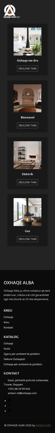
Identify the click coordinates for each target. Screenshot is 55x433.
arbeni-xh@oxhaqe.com (22, 393)
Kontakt (8, 327)
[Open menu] (46, 11)
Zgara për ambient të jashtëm (22, 354)
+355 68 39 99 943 (19, 389)
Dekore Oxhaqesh (14, 359)
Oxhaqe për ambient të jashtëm (23, 364)
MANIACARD (43, 425)
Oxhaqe (8, 317)
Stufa (7, 348)
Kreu (6, 322)
